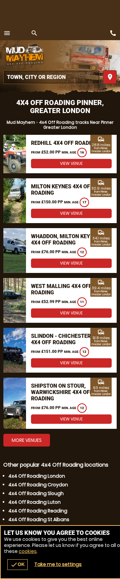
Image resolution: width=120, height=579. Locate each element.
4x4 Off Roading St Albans (38, 519)
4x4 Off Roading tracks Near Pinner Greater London (76, 124)
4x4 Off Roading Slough (36, 493)
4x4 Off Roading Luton (34, 502)
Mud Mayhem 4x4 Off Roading (25, 55)
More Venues (27, 440)
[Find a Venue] (51, 77)
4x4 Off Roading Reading (37, 510)
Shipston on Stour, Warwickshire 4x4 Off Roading (62, 392)
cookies (28, 551)
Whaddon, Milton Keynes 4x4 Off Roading (65, 239)
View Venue (71, 163)
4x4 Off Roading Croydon (38, 484)
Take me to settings (58, 564)
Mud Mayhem (21, 122)
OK (17, 564)
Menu (7, 33)
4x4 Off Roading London (36, 476)
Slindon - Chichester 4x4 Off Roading (61, 339)
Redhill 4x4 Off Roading (64, 143)
